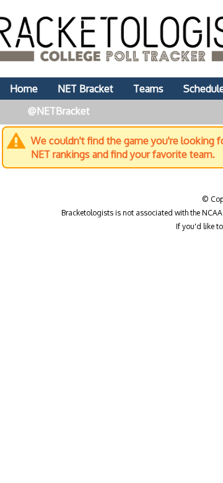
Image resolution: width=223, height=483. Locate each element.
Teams (148, 88)
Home (24, 88)
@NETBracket (59, 111)
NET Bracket (85, 88)
